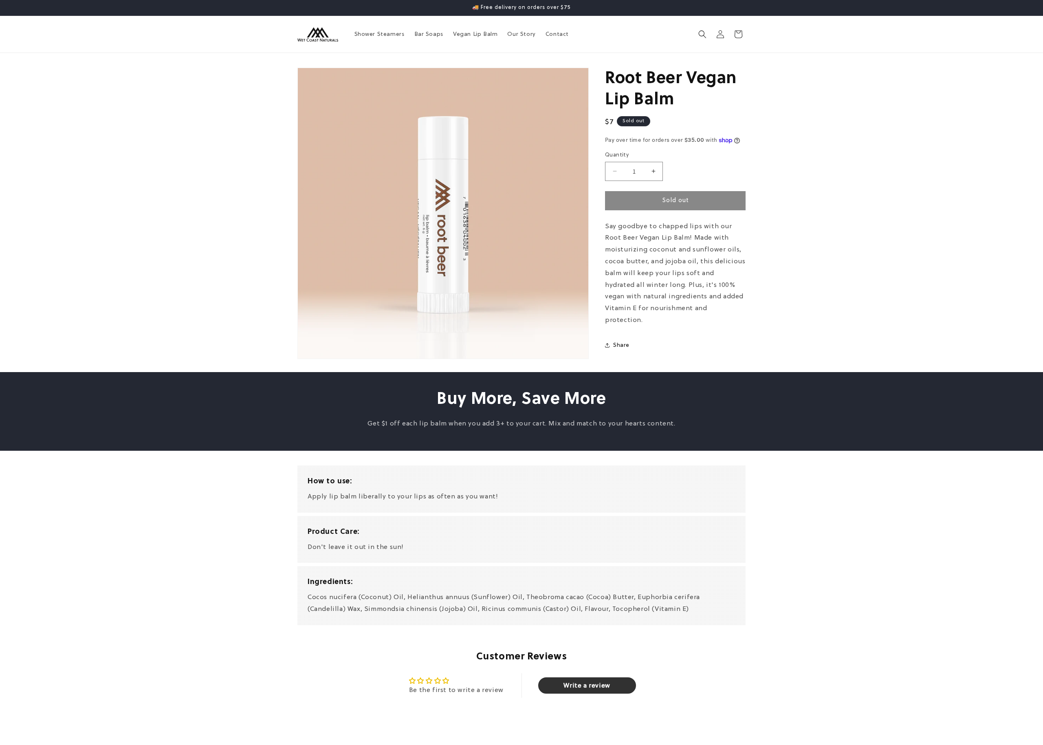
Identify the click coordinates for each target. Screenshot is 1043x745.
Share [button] (621, 345)
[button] (702, 34)
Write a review (586, 685)
